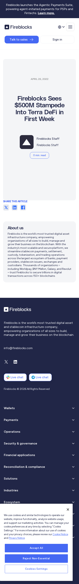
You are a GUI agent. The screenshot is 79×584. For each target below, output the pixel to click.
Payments (11, 420)
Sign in (57, 39)
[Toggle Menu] (70, 27)
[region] (36, 542)
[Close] (68, 509)
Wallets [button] (9, 408)
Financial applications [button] (19, 455)
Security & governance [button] (20, 443)
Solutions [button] (10, 478)
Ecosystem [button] (12, 502)
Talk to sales (19, 39)
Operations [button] (12, 431)
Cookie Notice (60, 534)
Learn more (46, 13)
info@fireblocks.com (18, 348)
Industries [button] (11, 490)
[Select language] (61, 27)
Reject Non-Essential (36, 558)
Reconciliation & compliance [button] (24, 467)
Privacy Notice (17, 538)
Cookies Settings (36, 568)
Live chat (17, 377)
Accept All (36, 548)
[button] (39, 420)
